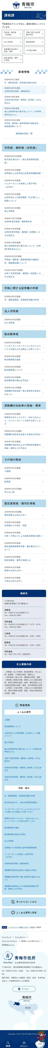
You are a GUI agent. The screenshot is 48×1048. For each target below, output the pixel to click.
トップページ (13, 927)
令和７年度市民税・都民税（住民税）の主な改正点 (22, 275)
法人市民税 (8, 42)
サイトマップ (6, 937)
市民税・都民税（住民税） (10, 33)
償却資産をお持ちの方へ (15, 515)
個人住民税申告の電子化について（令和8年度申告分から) (22, 113)
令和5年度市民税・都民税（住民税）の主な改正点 (22, 769)
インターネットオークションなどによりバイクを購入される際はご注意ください (22, 347)
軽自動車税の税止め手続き (16, 380)
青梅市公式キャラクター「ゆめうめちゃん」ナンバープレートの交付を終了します (22, 420)
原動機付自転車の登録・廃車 (11, 50)
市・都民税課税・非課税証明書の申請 (20, 83)
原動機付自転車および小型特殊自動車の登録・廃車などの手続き (22, 446)
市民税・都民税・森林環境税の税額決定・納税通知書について (22, 124)
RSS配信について (8, 945)
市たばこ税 (9, 492)
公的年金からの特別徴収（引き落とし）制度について (22, 199)
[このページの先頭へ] (40, 1044)
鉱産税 (7, 481)
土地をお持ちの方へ (13, 581)
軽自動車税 (30, 42)
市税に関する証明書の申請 (33, 33)
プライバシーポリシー (9, 941)
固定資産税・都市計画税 (11, 59)
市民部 (32, 927)
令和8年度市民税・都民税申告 (17, 91)
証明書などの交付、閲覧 (15, 525)
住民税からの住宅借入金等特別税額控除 (22, 173)
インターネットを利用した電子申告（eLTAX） (20, 185)
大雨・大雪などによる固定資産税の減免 (22, 536)
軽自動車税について (13, 370)
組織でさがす (23, 927)
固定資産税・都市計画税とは (17, 560)
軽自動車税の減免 (12, 359)
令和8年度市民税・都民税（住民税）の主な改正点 (22, 101)
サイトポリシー (20, 937)
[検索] (8, 1044)
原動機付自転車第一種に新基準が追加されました (22, 392)
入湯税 (7, 471)
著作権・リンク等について (30, 941)
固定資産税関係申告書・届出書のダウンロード (22, 548)
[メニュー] (24, 1044)
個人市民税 (9, 211)
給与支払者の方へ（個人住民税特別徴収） (21, 161)
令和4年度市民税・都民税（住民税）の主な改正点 (22, 778)
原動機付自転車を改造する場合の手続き (22, 434)
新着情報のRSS (22, 133)
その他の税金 (31, 50)
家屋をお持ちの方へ (13, 570)
